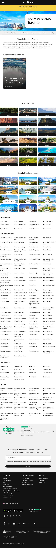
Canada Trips (17, 369)
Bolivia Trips (46, 366)
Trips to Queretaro (5, 324)
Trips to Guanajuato (34, 273)
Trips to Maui (32, 292)
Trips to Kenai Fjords (48, 280)
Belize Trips (32, 366)
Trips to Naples (4, 307)
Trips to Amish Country (6, 242)
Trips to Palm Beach (5, 318)
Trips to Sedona (4, 334)
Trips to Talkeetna (47, 339)
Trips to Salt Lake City (48, 324)
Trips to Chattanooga (34, 254)
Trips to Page (32, 315)
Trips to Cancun (47, 250)
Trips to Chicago (47, 254)
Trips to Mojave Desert (20, 298)
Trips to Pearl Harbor (5, 321)
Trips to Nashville (18, 307)
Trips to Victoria (47, 229)
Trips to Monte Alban (34, 298)
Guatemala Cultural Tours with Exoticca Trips (48, 408)
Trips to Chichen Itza (5, 259)
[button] (28, 466)
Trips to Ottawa (47, 224)
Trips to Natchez (33, 307)
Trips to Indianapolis (48, 277)
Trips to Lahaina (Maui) (49, 285)
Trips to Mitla (3, 298)
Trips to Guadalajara (19, 273)
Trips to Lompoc (47, 289)
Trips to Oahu (46, 312)
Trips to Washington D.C (49, 346)
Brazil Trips (3, 369)
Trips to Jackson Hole (20, 280)
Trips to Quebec (4, 229)
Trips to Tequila (4, 343)
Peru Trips (2, 379)
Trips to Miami (32, 295)
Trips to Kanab (32, 280)
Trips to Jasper (32, 221)
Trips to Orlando (18, 315)
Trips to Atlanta (4, 247)
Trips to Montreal (4, 224)
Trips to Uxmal (47, 343)
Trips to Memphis (47, 292)
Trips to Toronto (18, 229)
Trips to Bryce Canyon (6, 250)
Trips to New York (19, 312)
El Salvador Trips (47, 372)
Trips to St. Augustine (5, 339)
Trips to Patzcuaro (47, 318)
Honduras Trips (18, 376)
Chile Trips (31, 369)
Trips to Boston (47, 247)
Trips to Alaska (47, 237)
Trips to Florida (47, 263)
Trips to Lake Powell (5, 289)
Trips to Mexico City (19, 295)
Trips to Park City (33, 318)
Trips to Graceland (33, 268)
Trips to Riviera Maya (20, 324)
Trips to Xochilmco (33, 351)
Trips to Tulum (32, 343)
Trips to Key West (19, 285)
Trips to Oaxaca (4, 315)
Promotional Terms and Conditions (11, 490)
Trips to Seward (33, 334)
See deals (28, 6)
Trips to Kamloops (47, 221)
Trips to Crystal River (34, 259)
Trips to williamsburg (5, 351)
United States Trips (19, 379)
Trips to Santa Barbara (20, 331)
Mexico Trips (32, 376)
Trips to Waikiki (33, 346)
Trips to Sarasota (47, 331)
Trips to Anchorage (19, 242)
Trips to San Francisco (20, 327)
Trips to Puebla (33, 321)
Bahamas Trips (18, 366)
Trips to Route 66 (33, 324)
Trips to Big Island (33, 247)
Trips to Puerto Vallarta (49, 321)
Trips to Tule (17, 343)
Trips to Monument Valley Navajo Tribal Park (34, 303)
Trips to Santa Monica (34, 331)
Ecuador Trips (32, 372)
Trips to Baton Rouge (19, 247)
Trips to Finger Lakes (34, 263)
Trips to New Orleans (5, 312)
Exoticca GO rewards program (10, 488)
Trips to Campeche (34, 250)
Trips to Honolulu (18, 277)
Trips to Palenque (47, 315)
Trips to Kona (32, 285)
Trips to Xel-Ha (18, 351)
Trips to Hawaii (4, 277)
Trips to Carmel (18, 254)
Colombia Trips (47, 369)
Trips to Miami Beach (48, 295)
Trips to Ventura (4, 346)
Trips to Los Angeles (5, 292)
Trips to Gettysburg (19, 268)
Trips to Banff (3, 221)
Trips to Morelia (47, 301)
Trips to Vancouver (34, 229)
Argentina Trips (4, 366)
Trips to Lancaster (19, 289)
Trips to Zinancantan (19, 355)
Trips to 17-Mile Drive (5, 237)
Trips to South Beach (48, 334)
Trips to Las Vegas (33, 289)
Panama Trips (46, 376)
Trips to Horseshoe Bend (35, 277)
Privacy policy (26, 461)
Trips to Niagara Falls (19, 224)
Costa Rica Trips (4, 372)
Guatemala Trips (4, 376)
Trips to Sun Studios (34, 339)
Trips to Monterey (47, 298)
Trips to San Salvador (5, 331)
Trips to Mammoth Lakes (20, 292)
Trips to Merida (4, 295)
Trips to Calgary (18, 221)
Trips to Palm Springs (20, 318)
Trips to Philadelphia (19, 321)
